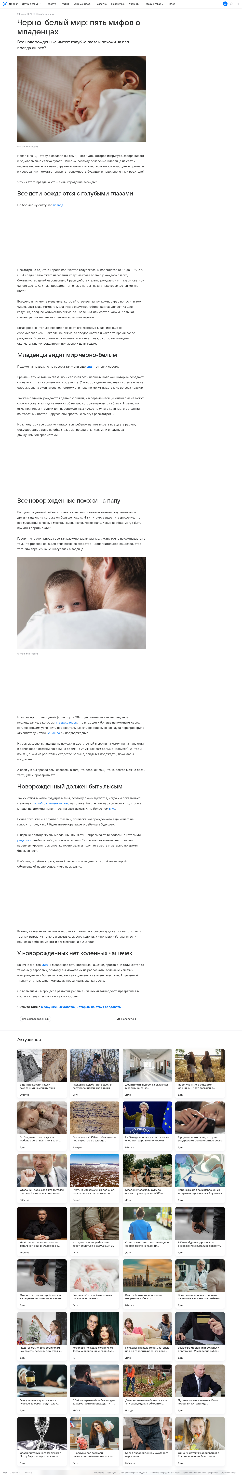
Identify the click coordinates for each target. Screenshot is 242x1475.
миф (112, 808)
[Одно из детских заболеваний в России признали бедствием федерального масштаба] (200, 1441)
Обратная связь (228, 1472)
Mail (5, 1472)
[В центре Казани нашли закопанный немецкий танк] (42, 1073)
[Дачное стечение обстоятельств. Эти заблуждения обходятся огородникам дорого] (147, 1389)
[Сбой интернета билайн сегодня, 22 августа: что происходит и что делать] (94, 1389)
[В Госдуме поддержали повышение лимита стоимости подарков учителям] (94, 1441)
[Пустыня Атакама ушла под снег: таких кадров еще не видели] (94, 1178)
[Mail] (5, 4)
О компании (15, 1472)
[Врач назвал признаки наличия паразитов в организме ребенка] (200, 1284)
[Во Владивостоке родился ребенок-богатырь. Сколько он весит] (42, 1126)
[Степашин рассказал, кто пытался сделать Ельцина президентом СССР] (42, 1178)
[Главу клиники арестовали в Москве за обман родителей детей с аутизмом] (42, 1389)
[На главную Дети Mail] (12, 4)
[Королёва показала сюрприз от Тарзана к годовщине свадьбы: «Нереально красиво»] (94, 1336)
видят (90, 366)
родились (24, 840)
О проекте (99, 1472)
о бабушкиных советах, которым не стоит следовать (81, 1007)
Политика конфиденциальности (165, 1472)
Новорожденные (45, 14)
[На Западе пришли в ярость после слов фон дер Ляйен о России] (147, 1126)
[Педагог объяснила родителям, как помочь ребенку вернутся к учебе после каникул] (42, 1336)
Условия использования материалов (200, 1472)
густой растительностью (51, 803)
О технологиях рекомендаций (133, 1472)
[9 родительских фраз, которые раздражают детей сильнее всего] (200, 1126)
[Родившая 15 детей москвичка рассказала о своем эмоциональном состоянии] (94, 1284)
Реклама (28, 1472)
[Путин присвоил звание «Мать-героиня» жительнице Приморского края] (200, 1389)
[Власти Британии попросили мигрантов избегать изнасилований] (147, 1284)
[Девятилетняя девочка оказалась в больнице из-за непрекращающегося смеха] (147, 1073)
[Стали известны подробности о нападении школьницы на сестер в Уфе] (42, 1284)
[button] (81, 99)
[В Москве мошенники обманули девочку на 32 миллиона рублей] (200, 1336)
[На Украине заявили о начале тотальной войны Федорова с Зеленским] (42, 1231)
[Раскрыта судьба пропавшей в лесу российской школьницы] (94, 1073)
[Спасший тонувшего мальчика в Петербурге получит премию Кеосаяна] (42, 1441)
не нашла (53, 733)
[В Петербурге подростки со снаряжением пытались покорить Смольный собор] (200, 1231)
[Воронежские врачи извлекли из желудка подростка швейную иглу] (200, 1178)
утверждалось (66, 722)
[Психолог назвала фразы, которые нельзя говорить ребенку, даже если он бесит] (147, 1336)
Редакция (111, 1472)
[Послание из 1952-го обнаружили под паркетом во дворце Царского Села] (94, 1126)
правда (58, 205)
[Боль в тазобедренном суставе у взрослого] (147, 1441)
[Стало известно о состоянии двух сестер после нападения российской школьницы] (147, 1231)
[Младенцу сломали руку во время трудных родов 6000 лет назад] (147, 1178)
